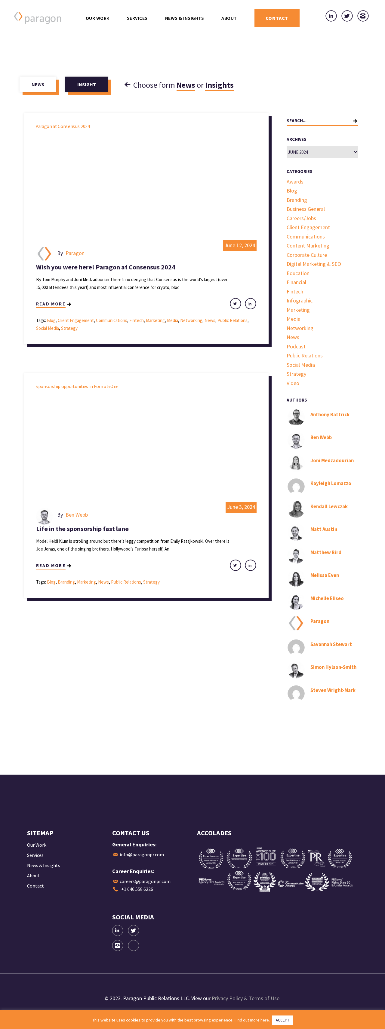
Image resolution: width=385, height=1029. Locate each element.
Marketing (155, 320)
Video (293, 383)
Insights (219, 85)
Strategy (69, 328)
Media (172, 320)
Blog (51, 320)
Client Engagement (76, 320)
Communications (111, 320)
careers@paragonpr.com (145, 881)
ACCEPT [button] (282, 1020)
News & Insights (43, 865)
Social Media (47, 328)
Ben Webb (77, 514)
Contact (35, 886)
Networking (191, 320)
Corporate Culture (307, 254)
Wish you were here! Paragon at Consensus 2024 (105, 267)
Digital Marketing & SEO (314, 263)
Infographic (300, 300)
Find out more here (251, 1020)
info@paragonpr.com (142, 854)
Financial (296, 282)
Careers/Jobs (301, 218)
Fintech (136, 320)
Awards (295, 181)
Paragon (75, 253)
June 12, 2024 (239, 245)
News (186, 85)
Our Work (36, 845)
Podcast (296, 346)
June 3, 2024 (241, 506)
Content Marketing (308, 245)
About (33, 876)
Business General (306, 208)
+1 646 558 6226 (137, 889)
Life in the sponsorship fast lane (82, 528)
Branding (66, 582)
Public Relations (232, 320)
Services (35, 855)
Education (298, 273)
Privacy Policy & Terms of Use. (246, 998)
